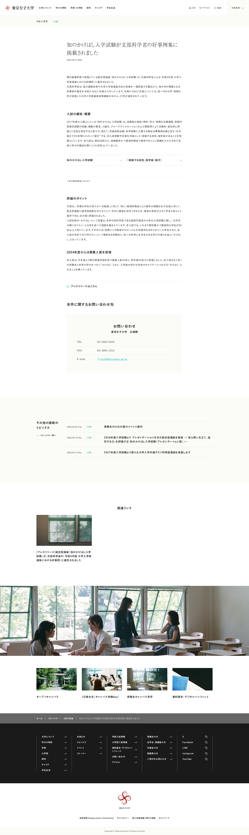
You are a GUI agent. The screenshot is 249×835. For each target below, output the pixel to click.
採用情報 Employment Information (97, 818)
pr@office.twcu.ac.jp (114, 359)
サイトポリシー (123, 818)
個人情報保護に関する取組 (144, 818)
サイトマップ (164, 818)
